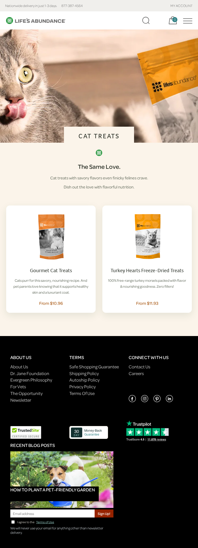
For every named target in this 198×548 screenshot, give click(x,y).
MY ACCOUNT (181, 5)
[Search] (146, 20)
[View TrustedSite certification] (25, 432)
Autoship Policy (84, 380)
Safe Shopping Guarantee (94, 366)
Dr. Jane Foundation (29, 373)
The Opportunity (26, 393)
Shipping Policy (84, 373)
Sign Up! (104, 513)
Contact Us (139, 366)
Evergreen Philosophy (31, 380)
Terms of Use (45, 522)
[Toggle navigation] (186, 20)
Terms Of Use (82, 393)
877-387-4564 (72, 5)
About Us (19, 366)
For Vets (18, 386)
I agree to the (35, 522)
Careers (136, 373)
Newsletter (20, 400)
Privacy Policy (82, 386)
